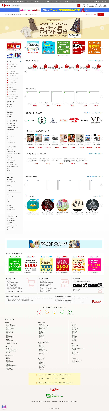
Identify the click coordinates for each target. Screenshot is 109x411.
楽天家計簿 (74, 340)
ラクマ (51, 1)
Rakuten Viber (42, 354)
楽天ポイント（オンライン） (46, 290)
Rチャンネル (41, 359)
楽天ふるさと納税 (10, 162)
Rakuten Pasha (75, 349)
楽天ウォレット (9, 360)
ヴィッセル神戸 (42, 369)
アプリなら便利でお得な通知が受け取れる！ (82, 281)
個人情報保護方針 (74, 401)
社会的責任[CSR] (54, 401)
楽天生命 (8, 364)
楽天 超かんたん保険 (10, 366)
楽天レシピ (74, 332)
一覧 (20, 61)
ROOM (8, 198)
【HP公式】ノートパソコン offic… (46, 144)
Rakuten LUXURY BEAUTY (12, 127)
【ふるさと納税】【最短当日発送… (71, 144)
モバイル (4, 1)
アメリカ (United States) (77, 360)
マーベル (8, 134)
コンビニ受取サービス (11, 218)
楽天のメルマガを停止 (18, 291)
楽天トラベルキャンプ (43, 327)
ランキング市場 (10, 196)
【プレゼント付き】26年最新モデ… (38, 144)
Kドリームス (41, 337)
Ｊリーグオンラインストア (11, 341)
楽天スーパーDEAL (10, 149)
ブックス (42, 1)
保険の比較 (8, 368)
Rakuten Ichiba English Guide (13, 282)
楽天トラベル (41, 324)
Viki (40, 361)
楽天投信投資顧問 (9, 361)
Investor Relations (46, 401)
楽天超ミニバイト (75, 353)
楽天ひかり (41, 345)
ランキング (9, 1)
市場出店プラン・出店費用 (45, 284)
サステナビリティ (76, 290)
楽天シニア (74, 329)
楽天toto (40, 333)
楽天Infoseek (41, 348)
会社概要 (33, 401)
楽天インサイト (75, 352)
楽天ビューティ (75, 331)
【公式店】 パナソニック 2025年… (79, 144)
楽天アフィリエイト (43, 350)
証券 (35, 1)
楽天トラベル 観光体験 (43, 325)
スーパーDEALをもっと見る (94, 60)
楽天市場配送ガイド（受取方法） (13, 287)
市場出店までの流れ (44, 285)
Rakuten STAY (42, 328)
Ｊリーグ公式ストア (11, 142)
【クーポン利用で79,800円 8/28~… (96, 144)
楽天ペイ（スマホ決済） (11, 351)
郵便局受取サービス (11, 220)
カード (31, 1)
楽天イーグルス (42, 367)
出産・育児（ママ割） (11, 209)
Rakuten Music (42, 365)
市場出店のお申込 (43, 282)
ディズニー (9, 131)
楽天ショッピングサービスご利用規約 (14, 288)
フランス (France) (75, 361)
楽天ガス (73, 325)
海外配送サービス (10, 229)
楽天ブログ (41, 353)
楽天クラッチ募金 (76, 289)
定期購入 (8, 168)
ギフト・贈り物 (10, 207)
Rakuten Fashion (10, 129)
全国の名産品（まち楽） (12, 190)
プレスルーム (62, 401)
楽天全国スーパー (9, 336)
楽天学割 (8, 170)
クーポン (8, 155)
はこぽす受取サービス (11, 222)
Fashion (22, 1)
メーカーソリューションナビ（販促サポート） (49, 288)
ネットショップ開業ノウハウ (46, 287)
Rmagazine (9, 188)
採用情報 (67, 401)
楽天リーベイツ (9, 337)
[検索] (78, 5)
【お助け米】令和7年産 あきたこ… (30, 144)
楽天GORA (41, 332)
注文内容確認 (10, 291)
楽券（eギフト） (10, 172)
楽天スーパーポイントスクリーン (78, 348)
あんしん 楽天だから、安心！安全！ (96, 301)
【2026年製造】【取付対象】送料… (54, 144)
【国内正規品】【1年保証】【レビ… (63, 144)
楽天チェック (74, 351)
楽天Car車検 (74, 336)
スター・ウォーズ (10, 136)
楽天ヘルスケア (75, 328)
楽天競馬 (41, 336)
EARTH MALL (9, 179)
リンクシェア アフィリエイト (45, 352)
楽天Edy (8, 352)
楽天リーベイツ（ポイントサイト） (14, 153)
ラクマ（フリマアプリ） (12, 181)
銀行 (38, 1)
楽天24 (62, 1)
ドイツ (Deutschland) (76, 362)
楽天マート (8, 335)
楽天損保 (8, 362)
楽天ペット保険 (9, 369)
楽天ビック (77, 1)
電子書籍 (47, 1)
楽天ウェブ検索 (42, 349)
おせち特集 (9, 116)
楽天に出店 (100, 1)
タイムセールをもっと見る (95, 153)
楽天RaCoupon (9, 340)
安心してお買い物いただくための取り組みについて (65, 300)
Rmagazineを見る (97, 196)
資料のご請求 (50, 282)
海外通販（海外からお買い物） (13, 166)
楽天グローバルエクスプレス (12, 343)
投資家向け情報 (39, 401)
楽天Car (73, 335)
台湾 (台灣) (74, 358)
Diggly (8, 201)
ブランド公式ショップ (11, 125)
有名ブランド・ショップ (12, 123)
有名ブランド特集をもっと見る (94, 176)
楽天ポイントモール (76, 347)
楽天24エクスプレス (69, 1)
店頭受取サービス (10, 227)
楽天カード (8, 348)
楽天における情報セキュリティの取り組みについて (65, 296)
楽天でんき (74, 324)
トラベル (27, 1)
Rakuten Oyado (42, 329)
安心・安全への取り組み (12, 284)
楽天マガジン (41, 362)
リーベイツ (56, 1)
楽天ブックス (9, 324)
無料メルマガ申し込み (11, 285)
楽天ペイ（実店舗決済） (45, 291)
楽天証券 (8, 358)
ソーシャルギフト (10, 211)
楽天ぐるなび (74, 333)
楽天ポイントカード (76, 345)
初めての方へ (9, 281)
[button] (88, 5)
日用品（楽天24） (10, 157)
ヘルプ (105, 1)
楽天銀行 (8, 357)
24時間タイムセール (11, 151)
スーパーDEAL (16, 1)
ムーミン (8, 140)
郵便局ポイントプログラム (12, 225)
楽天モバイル (41, 343)
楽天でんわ (41, 346)
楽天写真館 (74, 337)
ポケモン (8, 138)
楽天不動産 (74, 339)
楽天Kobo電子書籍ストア (11, 325)
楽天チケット (41, 363)
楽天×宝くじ (41, 335)
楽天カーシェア (42, 331)
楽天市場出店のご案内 (44, 281)
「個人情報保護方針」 (25, 300)
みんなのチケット (42, 366)
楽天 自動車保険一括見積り (11, 365)
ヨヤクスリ (74, 327)
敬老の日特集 (9, 114)
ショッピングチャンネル (12, 164)
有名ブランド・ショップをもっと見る (92, 112)
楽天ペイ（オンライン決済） (12, 349)
